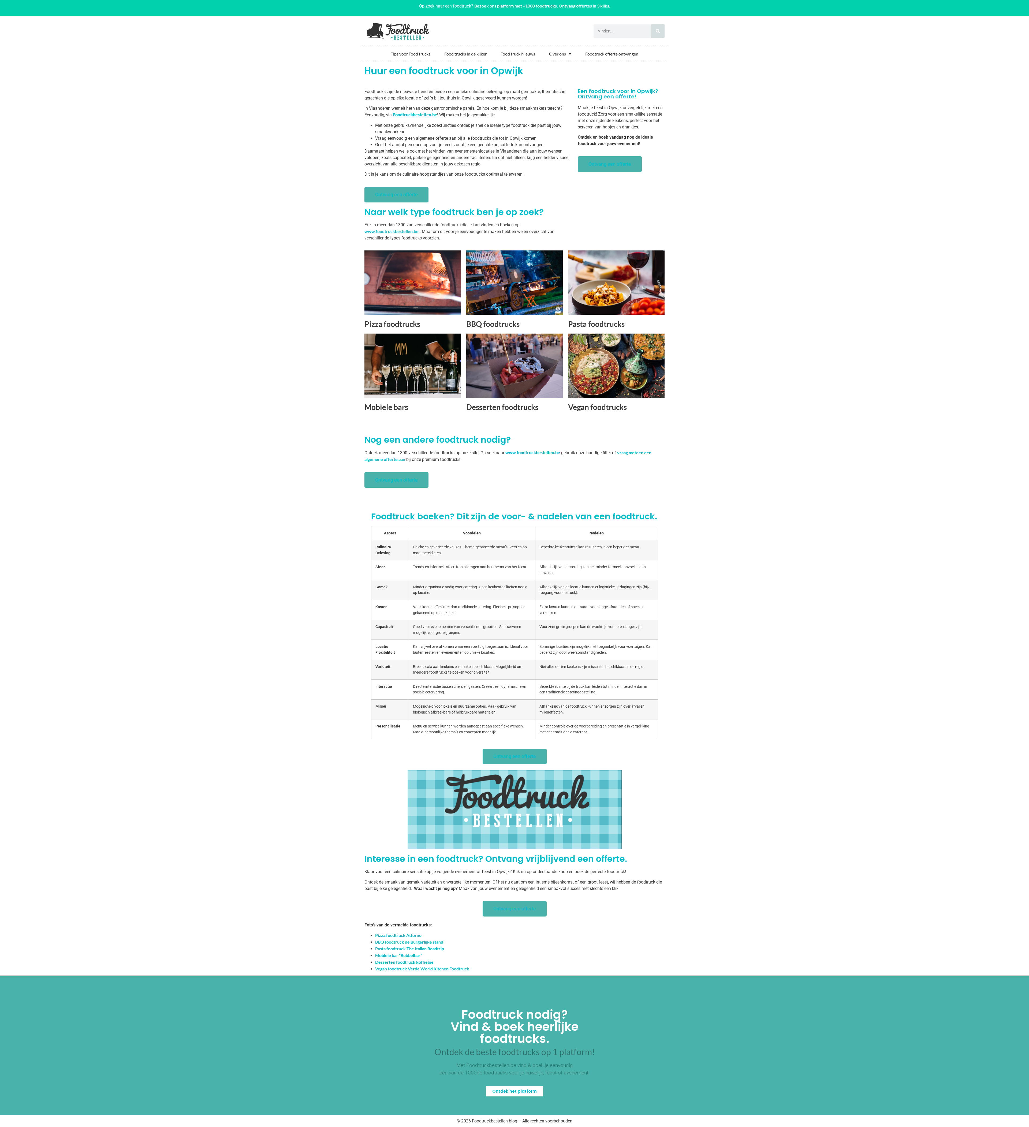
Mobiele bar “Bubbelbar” (398, 955)
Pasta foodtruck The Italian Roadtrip (409, 948)
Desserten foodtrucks (502, 407)
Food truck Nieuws (518, 53)
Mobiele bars (386, 407)
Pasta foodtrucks (596, 323)
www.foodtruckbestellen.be (391, 231)
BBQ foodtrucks (493, 323)
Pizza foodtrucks (392, 323)
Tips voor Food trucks (410, 53)
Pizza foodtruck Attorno (398, 935)
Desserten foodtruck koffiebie (404, 962)
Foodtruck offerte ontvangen (611, 53)
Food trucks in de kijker (465, 53)
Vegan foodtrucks (597, 407)
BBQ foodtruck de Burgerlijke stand (409, 941)
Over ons (557, 53)
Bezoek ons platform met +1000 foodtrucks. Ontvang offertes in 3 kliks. (542, 5)
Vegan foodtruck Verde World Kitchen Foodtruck (422, 968)
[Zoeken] (658, 31)
